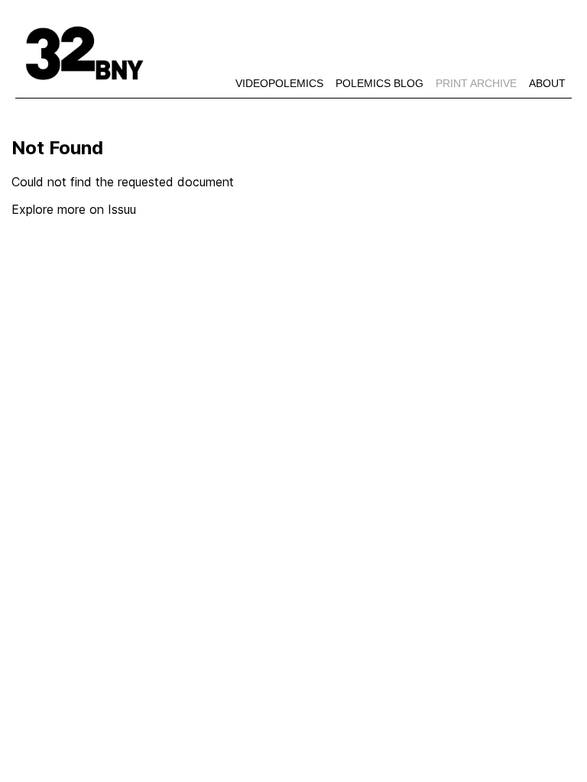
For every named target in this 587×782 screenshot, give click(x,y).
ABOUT (547, 83)
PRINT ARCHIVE (479, 82)
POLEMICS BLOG (379, 83)
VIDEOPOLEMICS (279, 83)
